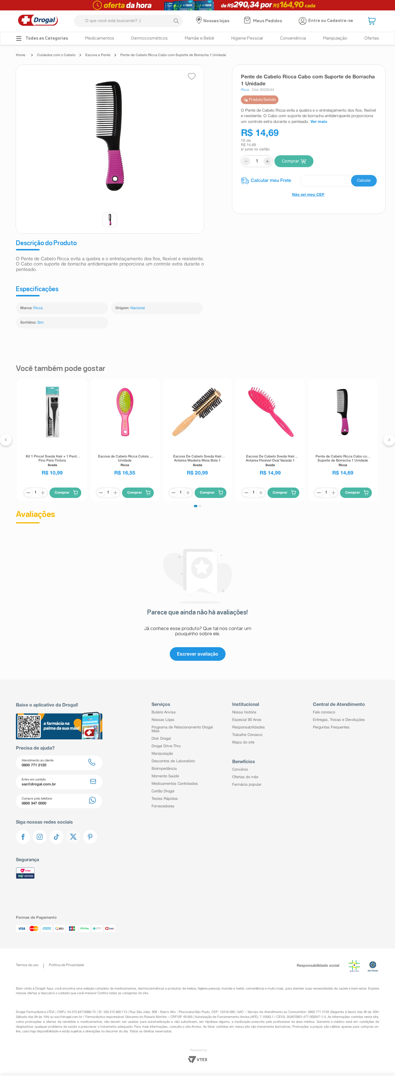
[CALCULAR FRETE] (364, 181)
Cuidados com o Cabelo (56, 55)
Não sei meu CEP (308, 195)
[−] (28, 492)
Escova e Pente (97, 55)
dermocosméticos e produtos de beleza (167, 988)
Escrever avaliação (197, 654)
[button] (372, 21)
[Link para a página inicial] (22, 55)
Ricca (38, 308)
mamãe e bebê (232, 988)
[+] (42, 492)
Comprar (290, 160)
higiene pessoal (209, 988)
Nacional (137, 308)
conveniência (255, 988)
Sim (40, 322)
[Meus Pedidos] (248, 21)
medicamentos (125, 988)
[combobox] (128, 21)
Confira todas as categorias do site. (123, 993)
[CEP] (309, 181)
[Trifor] (197, 5)
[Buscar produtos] (176, 21)
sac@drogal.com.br (68, 1017)
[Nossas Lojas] (199, 21)
